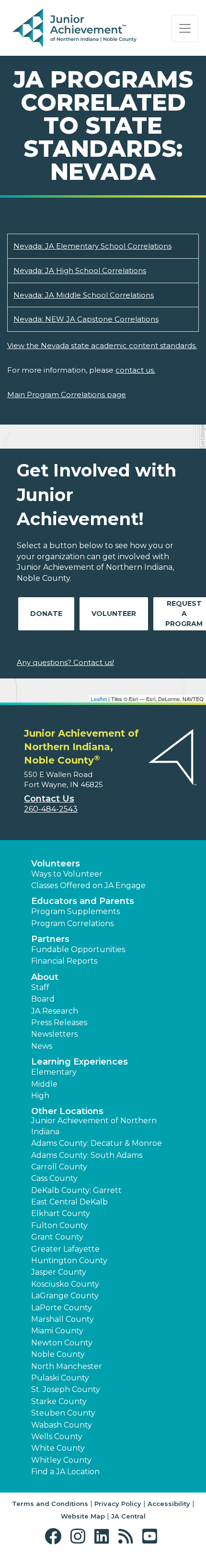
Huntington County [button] (69, 1260)
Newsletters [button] (54, 1034)
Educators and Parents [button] (82, 901)
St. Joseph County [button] (65, 1389)
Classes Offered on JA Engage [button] (88, 885)
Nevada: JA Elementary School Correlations (92, 246)
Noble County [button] (58, 1354)
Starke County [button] (59, 1401)
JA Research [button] (54, 1011)
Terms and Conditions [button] (50, 1503)
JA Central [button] (128, 1516)
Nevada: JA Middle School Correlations (83, 295)
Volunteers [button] (55, 863)
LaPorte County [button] (61, 1307)
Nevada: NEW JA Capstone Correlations (86, 319)
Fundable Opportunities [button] (78, 949)
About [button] (44, 977)
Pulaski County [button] (60, 1377)
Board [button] (43, 999)
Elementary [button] (54, 1072)
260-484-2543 (51, 809)
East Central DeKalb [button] (69, 1201)
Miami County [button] (57, 1330)
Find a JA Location (65, 1471)
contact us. (135, 370)
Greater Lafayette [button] (65, 1249)
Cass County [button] (54, 1178)
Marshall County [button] (62, 1319)
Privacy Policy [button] (117, 1503)
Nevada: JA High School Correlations (79, 270)
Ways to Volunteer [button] (67, 873)
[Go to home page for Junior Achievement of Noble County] (74, 28)
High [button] (40, 1095)
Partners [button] (50, 939)
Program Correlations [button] (72, 923)
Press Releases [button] (59, 1022)
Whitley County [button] (61, 1460)
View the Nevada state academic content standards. (102, 345)
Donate (46, 613)
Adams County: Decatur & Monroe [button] (96, 1143)
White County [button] (58, 1448)
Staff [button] (40, 987)
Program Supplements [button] (75, 911)
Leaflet (99, 699)
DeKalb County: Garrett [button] (76, 1190)
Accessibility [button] (169, 1503)
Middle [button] (44, 1084)
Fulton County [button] (59, 1225)
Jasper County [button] (58, 1272)
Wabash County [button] (61, 1425)
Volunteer (114, 613)
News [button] (41, 1046)
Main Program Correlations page (66, 394)
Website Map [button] (83, 1516)
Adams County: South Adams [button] (86, 1155)
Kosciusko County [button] (65, 1284)
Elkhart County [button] (60, 1213)
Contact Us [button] (49, 798)
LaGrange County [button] (65, 1295)
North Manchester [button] (66, 1366)
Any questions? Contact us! (65, 662)
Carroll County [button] (59, 1166)
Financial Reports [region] (64, 961)
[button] (55, 1536)
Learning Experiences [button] (79, 1061)
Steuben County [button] (63, 1413)
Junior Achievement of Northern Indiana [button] (94, 1126)
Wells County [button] (56, 1436)
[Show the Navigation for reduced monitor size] (185, 28)
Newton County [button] (61, 1342)
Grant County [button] (57, 1237)
